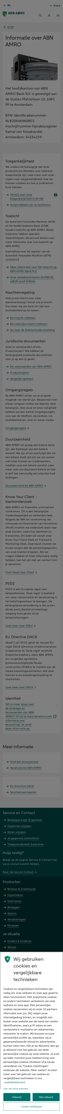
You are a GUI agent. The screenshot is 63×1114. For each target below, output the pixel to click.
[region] (31, 1033)
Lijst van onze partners (15, 1088)
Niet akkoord (46, 1097)
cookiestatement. (15, 1082)
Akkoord (16, 1097)
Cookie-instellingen (31, 1106)
